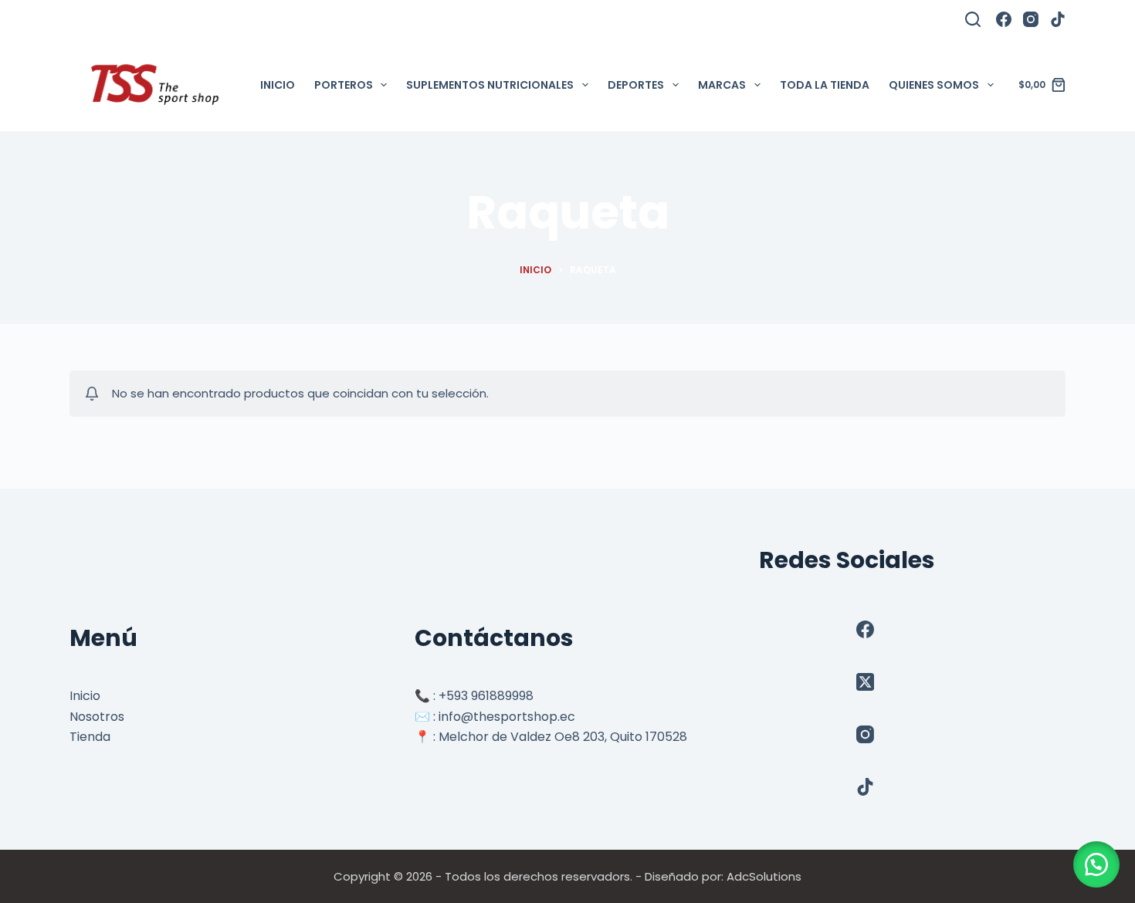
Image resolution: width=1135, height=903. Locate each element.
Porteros (343, 85)
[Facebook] (1003, 19)
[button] (1096, 864)
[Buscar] (973, 19)
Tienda (89, 737)
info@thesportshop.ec (507, 716)
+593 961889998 (486, 696)
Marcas (722, 85)
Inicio (277, 85)
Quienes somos (934, 85)
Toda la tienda (824, 85)
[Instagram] (1030, 19)
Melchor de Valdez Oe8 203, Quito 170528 (563, 737)
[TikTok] (1058, 19)
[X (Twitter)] (865, 682)
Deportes (636, 85)
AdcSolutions (764, 876)
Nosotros (96, 716)
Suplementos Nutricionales (490, 85)
